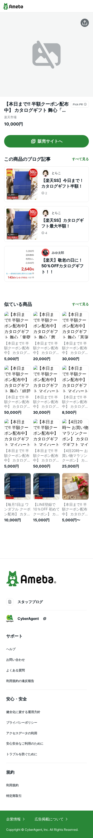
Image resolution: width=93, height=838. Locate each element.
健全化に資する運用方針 (23, 712)
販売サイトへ (50, 141)
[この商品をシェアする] (85, 23)
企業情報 (13, 819)
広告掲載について (49, 819)
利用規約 (12, 785)
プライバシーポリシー (21, 722)
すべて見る (80, 159)
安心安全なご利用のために (24, 743)
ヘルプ (11, 649)
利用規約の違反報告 (20, 681)
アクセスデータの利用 (21, 733)
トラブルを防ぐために (21, 754)
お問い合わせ (15, 660)
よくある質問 (15, 670)
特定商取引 (14, 796)
